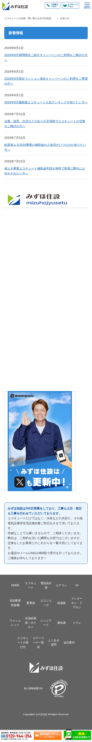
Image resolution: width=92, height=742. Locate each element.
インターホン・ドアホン (76, 603)
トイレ (77, 622)
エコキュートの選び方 (22, 642)
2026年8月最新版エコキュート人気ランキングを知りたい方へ (46, 102)
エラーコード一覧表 (38, 642)
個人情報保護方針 (33, 688)
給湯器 (61, 603)
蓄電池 (31, 603)
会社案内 (69, 642)
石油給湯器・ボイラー (30, 623)
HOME (15, 585)
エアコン (61, 585)
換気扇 (61, 622)
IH (77, 585)
